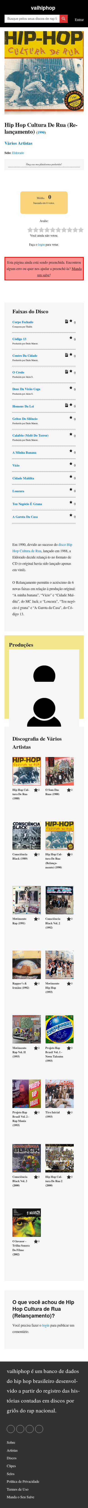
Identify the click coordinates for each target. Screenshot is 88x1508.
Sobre (11, 1442)
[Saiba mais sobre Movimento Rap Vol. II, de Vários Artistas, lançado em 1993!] (26, 1028)
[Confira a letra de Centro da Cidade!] (65, 356)
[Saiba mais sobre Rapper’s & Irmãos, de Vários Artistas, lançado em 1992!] (26, 964)
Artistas (12, 1450)
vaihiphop (43, 7)
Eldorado (18, 153)
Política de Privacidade (23, 1481)
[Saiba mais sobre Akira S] (44, 716)
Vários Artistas (18, 143)
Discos (11, 1457)
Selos (10, 1473)
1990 (41, 132)
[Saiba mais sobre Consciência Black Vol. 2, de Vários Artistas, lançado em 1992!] (59, 899)
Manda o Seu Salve (20, 1496)
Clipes (11, 1465)
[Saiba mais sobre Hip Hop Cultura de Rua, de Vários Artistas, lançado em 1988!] (26, 770)
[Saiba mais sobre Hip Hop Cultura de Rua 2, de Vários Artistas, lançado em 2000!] (59, 1157)
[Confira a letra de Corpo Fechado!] (65, 322)
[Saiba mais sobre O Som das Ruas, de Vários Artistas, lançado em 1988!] (59, 770)
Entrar (79, 19)
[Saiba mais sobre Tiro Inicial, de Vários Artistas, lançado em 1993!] (59, 1093)
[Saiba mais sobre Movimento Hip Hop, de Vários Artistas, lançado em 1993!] (59, 964)
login (41, 244)
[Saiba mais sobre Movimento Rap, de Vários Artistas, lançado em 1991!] (26, 899)
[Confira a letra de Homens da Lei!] (65, 406)
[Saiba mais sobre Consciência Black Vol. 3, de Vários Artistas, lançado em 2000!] (26, 1157)
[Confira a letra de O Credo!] (65, 372)
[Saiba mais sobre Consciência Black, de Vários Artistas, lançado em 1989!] (26, 835)
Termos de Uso (17, 1489)
